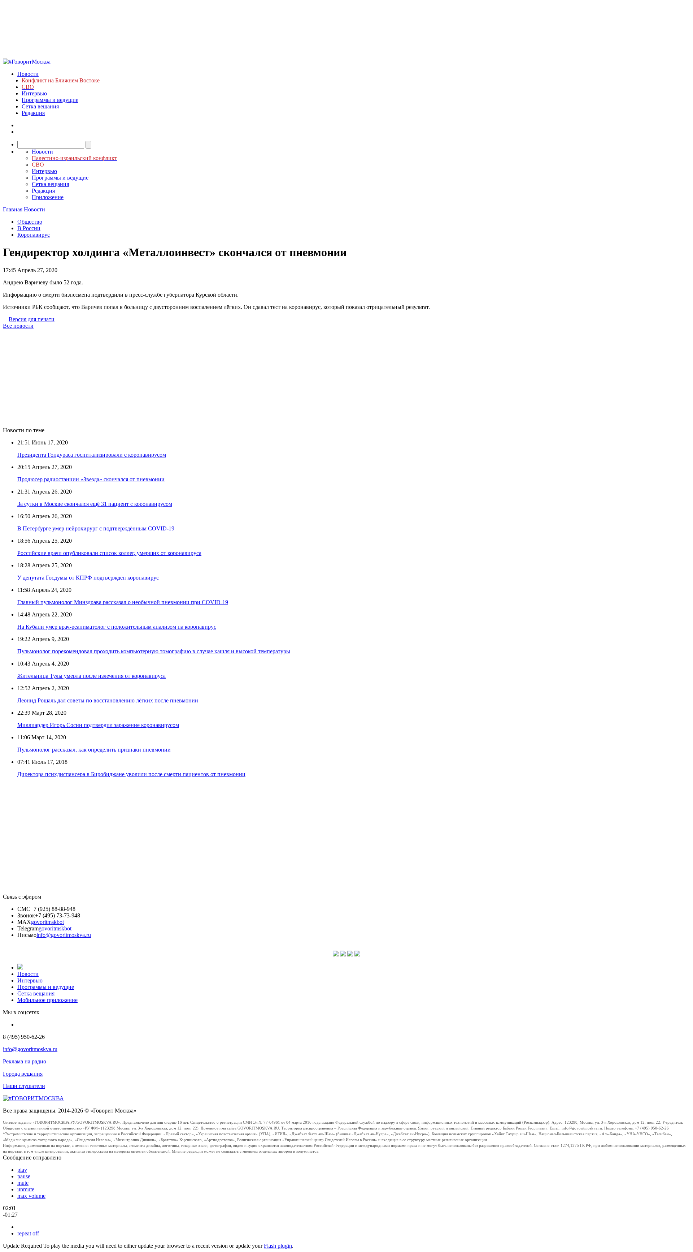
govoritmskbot (47, 922)
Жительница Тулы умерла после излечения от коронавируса (91, 676)
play (22, 1170)
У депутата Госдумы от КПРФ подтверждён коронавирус (88, 578)
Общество (29, 222)
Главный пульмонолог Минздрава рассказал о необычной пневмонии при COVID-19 (122, 602)
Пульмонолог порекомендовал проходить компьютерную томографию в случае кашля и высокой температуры (153, 651)
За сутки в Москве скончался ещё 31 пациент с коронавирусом (94, 504)
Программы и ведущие (50, 100)
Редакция (33, 113)
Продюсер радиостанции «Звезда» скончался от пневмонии (91, 479)
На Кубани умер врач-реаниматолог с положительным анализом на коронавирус (116, 627)
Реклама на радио (24, 1061)
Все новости (18, 326)
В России (28, 228)
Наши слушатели (24, 1086)
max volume (31, 1196)
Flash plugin (278, 1246)
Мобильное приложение (47, 1000)
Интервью (34, 93)
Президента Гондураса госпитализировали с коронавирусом (91, 455)
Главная (12, 209)
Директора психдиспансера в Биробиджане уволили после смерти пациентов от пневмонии (131, 774)
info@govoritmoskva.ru (63, 935)
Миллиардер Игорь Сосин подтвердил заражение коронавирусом (98, 725)
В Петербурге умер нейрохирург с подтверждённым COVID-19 (95, 528)
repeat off (28, 1233)
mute (23, 1183)
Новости (28, 74)
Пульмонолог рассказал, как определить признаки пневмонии (94, 750)
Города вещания (23, 1074)
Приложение (48, 197)
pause (23, 1176)
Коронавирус (33, 235)
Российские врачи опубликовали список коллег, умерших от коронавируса (109, 553)
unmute (25, 1189)
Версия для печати (32, 319)
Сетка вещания (40, 106)
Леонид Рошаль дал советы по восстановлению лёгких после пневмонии (107, 700)
